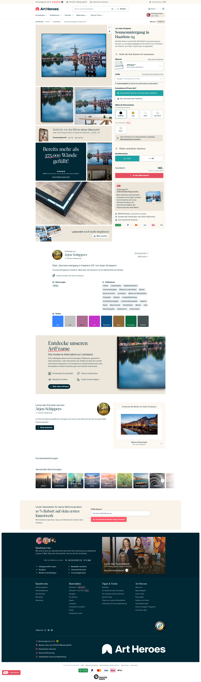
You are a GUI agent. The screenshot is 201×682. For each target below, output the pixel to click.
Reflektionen (122, 309)
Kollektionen (54, 15)
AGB (82, 665)
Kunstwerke (40, 15)
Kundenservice (157, 13)
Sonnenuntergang (109, 290)
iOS (72, 138)
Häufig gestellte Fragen (47, 567)
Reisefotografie (108, 309)
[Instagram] (45, 630)
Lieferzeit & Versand (78, 570)
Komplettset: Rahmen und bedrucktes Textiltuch (138, 93)
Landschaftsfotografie (129, 301)
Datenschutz (125, 665)
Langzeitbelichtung (129, 297)
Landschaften (116, 286)
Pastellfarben (128, 305)
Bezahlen (42, 570)
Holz (145, 305)
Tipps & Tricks (95, 15)
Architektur (122, 293)
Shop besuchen (141, 253)
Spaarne (143, 301)
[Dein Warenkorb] (163, 9)
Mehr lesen (142, 256)
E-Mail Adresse (96, 509)
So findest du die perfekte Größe (152, 74)
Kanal (105, 305)
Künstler (68, 15)
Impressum (134, 665)
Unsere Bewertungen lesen (61, 177)
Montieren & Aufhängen (47, 573)
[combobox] (91, 9)
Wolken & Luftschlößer (127, 290)
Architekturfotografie (110, 301)
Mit (153, 158)
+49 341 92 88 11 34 (75, 560)
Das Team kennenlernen (114, 570)
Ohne (129, 158)
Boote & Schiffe (109, 293)
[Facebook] (52, 630)
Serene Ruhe (134, 309)
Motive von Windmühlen (137, 293)
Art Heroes (141, 583)
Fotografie (107, 297)
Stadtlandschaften (130, 286)
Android (80, 138)
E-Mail (156, 16)
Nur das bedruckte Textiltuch (131, 99)
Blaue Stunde (115, 305)
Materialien (81, 15)
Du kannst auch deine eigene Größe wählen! (137, 83)
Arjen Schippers (125, 28)
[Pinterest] (48, 630)
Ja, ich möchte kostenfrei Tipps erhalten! (109, 519)
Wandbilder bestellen (79, 567)
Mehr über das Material (155, 59)
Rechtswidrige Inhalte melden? (109, 665)
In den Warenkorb (141, 175)
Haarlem (116, 297)
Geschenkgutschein (78, 573)
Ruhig (55, 286)
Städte (105, 286)
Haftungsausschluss (91, 665)
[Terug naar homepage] (47, 9)
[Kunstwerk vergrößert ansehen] (109, 27)
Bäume (141, 290)
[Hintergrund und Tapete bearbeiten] (109, 31)
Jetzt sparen (11, 672)
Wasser (138, 305)
